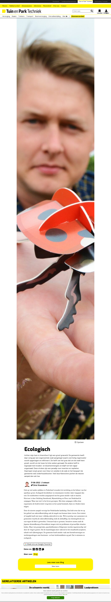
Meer (64, 16)
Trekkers (21, 16)
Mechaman (56, 1)
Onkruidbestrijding (55, 16)
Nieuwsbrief (47, 6)
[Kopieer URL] (43, 549)
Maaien (14, 16)
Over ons (56, 6)
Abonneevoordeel (77, 16)
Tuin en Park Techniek (85, 1)
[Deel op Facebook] (37, 549)
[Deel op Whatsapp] (34, 549)
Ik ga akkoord (56, 597)
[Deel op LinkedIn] (40, 549)
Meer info (65, 594)
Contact (63, 6)
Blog (35, 554)
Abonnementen (27, 6)
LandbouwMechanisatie (69, 1)
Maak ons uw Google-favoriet (39, 544)
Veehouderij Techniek (101, 1)
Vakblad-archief (14, 6)
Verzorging (6, 16)
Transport (29, 16)
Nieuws (4, 6)
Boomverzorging (41, 16)
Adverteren (37, 6)
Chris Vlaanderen (40, 485)
